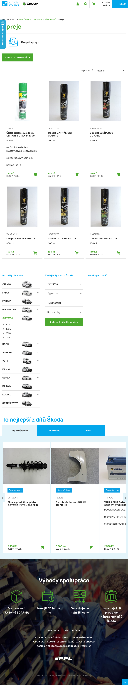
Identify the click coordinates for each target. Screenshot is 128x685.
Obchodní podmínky (83, 637)
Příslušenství (50, 19)
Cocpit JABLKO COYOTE (104, 238)
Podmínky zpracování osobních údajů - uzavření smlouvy (64, 641)
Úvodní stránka (25, 19)
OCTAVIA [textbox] (52, 284)
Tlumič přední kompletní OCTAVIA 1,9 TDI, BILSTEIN (22, 503)
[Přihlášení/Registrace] (78, 4)
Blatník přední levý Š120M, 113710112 (71, 503)
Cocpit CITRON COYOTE (62, 238)
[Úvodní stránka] (11, 3)
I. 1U (8, 337)
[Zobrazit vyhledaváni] (85, 4)
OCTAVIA (38, 19)
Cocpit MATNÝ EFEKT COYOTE (60, 134)
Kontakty (53, 630)
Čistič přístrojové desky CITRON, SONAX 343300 (20, 134)
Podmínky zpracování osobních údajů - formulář (64, 646)
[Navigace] (120, 4)
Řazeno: (101, 70)
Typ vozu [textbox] (52, 293)
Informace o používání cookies (51, 637)
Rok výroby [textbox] (53, 312)
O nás (66, 630)
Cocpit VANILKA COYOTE (20, 238)
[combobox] (64, 284)
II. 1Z (8, 324)
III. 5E (8, 328)
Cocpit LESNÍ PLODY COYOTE (101, 134)
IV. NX (8, 333)
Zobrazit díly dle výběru (64, 322)
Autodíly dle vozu (12, 275)
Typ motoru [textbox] (54, 303)
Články (76, 630)
